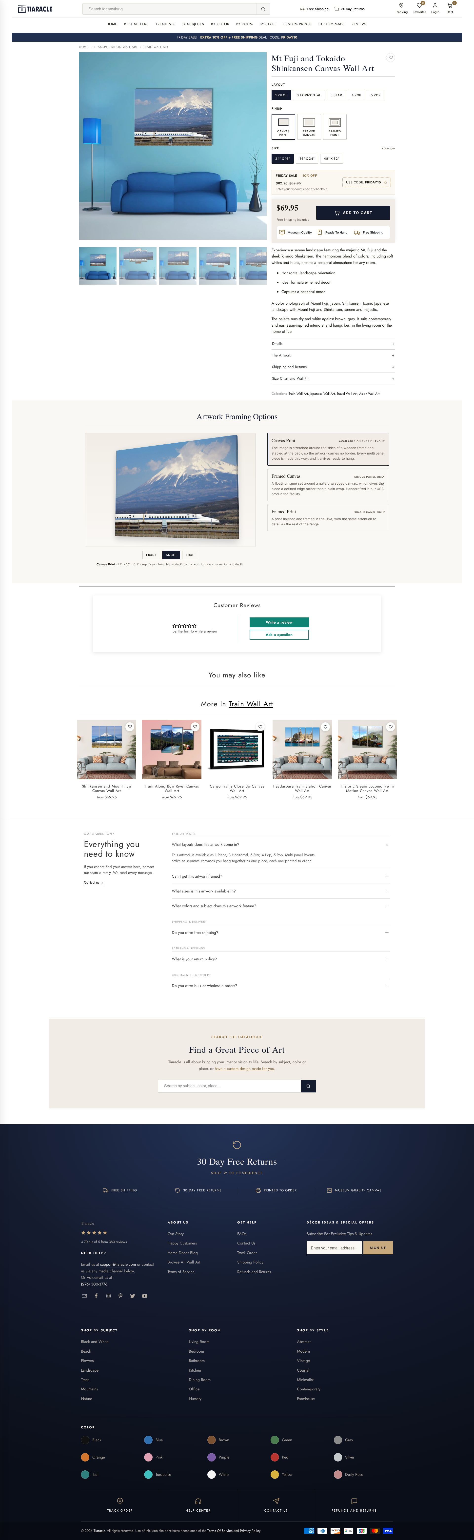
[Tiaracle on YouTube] (144, 1296)
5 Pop (376, 95)
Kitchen (195, 1370)
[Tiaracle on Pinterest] (120, 1296)
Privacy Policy (250, 1530)
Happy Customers (182, 1243)
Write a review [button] (279, 622)
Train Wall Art (156, 47)
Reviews (360, 23)
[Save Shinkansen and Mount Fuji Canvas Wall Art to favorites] (129, 726)
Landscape (90, 1370)
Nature (86, 1399)
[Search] (263, 8)
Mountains (89, 1389)
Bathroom (197, 1360)
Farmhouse (306, 1399)
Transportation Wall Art (116, 47)
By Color (220, 23)
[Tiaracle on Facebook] (96, 1296)
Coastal (303, 1370)
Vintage (303, 1360)
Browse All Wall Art (184, 1262)
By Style (268, 23)
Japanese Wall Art (322, 393)
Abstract (304, 1341)
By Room (244, 23)
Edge (190, 555)
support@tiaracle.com (118, 1264)
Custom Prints (297, 23)
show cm (388, 148)
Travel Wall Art (347, 393)
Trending (165, 23)
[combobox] (170, 8)
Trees (85, 1379)
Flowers (87, 1360)
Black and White (94, 1341)
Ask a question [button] (279, 634)
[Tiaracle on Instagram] (108, 1296)
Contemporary (308, 1389)
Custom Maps (331, 23)
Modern (303, 1351)
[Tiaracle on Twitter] (132, 1296)
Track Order (247, 1253)
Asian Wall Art (369, 393)
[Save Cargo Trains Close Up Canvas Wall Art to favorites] (260, 726)
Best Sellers (136, 23)
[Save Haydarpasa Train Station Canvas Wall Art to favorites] (325, 726)
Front (151, 555)
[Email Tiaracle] (84, 1296)
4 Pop (356, 95)
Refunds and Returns (254, 1272)
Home (111, 23)
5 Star (336, 95)
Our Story (176, 1234)
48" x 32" (331, 158)
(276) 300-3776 (94, 1284)
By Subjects (192, 23)
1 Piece (281, 95)
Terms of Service (181, 1272)
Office (194, 1389)
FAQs (241, 1234)
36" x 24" (307, 158)
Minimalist (305, 1379)
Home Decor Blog (183, 1253)
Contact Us (246, 1243)
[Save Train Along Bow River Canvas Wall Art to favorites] (195, 726)
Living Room (199, 1341)
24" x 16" (282, 158)
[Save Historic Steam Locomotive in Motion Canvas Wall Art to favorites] (390, 726)
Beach (86, 1351)
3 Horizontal (309, 95)
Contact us (94, 882)
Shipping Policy (250, 1262)
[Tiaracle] (35, 9)
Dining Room (200, 1379)
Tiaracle (99, 1530)
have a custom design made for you (244, 1068)
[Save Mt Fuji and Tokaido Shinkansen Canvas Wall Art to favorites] (390, 57)
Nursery (195, 1399)
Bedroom (196, 1351)
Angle (171, 555)
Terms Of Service (220, 1530)
